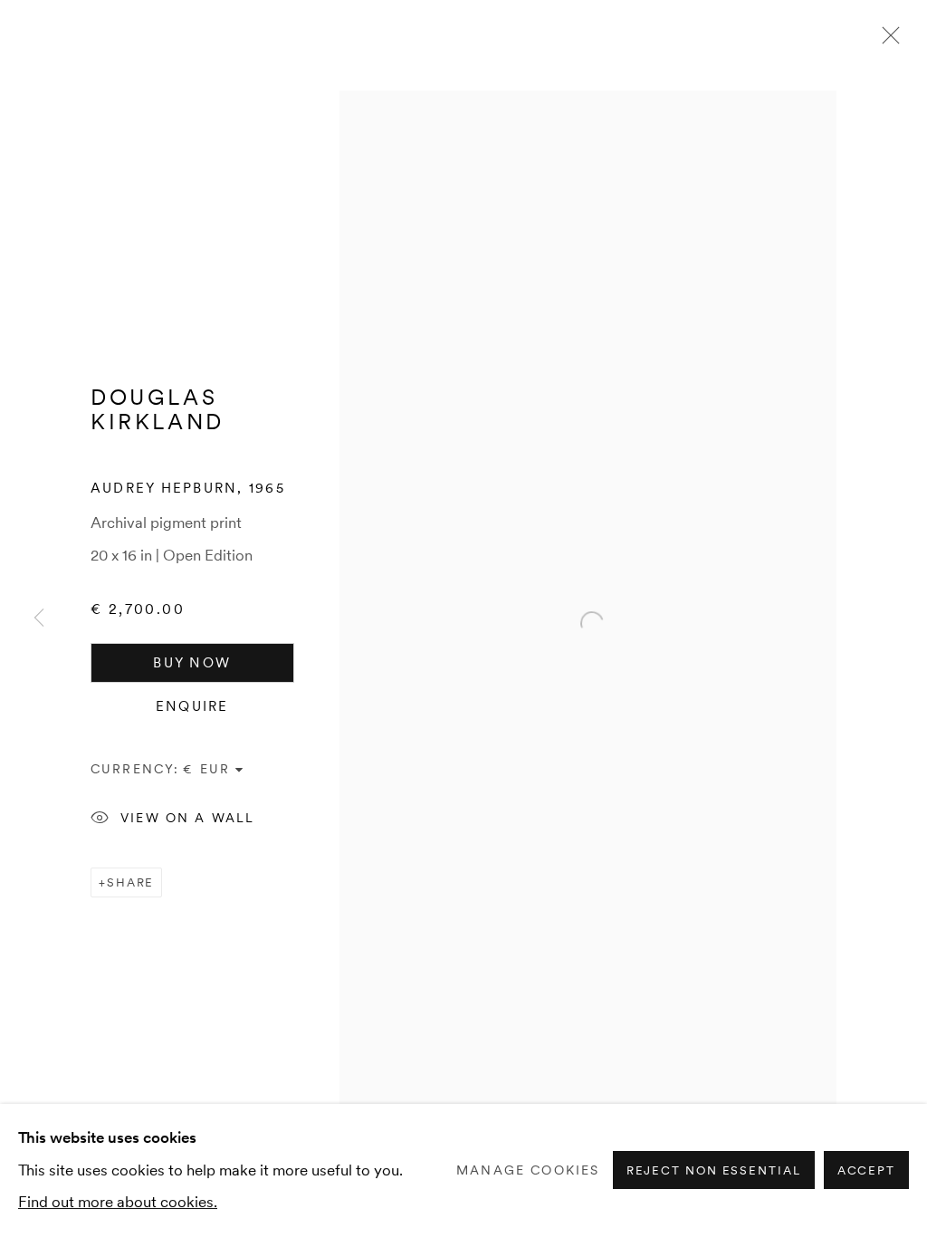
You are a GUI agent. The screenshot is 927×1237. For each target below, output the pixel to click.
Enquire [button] (192, 706)
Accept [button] (866, 1171)
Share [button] (131, 882)
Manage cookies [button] (527, 1170)
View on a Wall (187, 818)
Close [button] (886, 40)
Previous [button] (39, 618)
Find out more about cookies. (117, 1202)
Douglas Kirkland (158, 409)
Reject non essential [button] (713, 1171)
